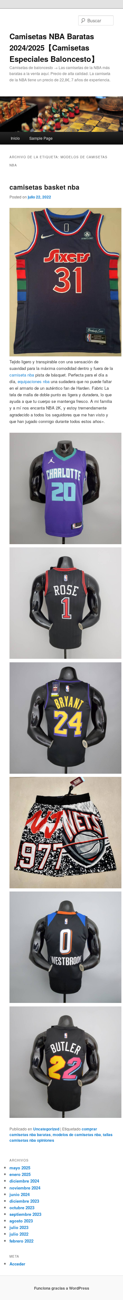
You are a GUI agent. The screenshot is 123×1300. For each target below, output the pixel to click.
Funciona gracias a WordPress (61, 1288)
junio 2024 (19, 1194)
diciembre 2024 (24, 1181)
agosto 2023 (21, 1221)
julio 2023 (18, 1227)
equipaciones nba (34, 381)
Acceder (17, 1264)
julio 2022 (18, 1234)
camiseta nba (21, 375)
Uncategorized (46, 1129)
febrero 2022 (21, 1241)
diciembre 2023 (24, 1201)
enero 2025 (20, 1174)
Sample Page (41, 138)
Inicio (15, 138)
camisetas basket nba (44, 187)
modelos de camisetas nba (77, 1134)
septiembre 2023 (25, 1214)
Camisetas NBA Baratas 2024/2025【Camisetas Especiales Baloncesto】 (54, 47)
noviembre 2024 (24, 1188)
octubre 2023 (21, 1208)
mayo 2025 (19, 1168)
